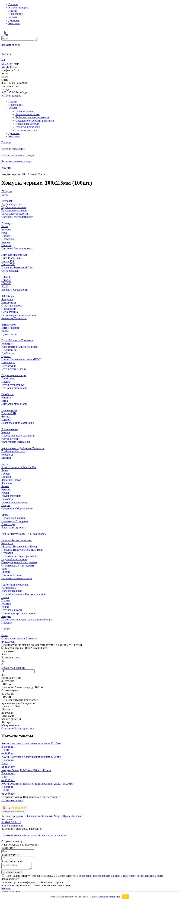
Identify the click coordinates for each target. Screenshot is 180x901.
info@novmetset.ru (12, 825)
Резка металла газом (27, 114)
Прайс (66, 816)
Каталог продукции (13, 148)
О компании (15, 13)
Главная (13, 4)
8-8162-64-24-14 (11, 822)
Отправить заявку (12, 800)
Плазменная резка (26, 130)
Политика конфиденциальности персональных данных (34, 835)
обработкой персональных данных (99, 875)
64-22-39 (6, 63)
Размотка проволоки (27, 126)
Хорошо (6, 888)
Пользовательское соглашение (105, 896)
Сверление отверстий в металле (34, 120)
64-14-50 (6, 67)
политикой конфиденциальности (143, 875)
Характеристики (24, 728)
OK (125, 896)
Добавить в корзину (13, 667)
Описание (7, 728)
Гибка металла (24, 111)
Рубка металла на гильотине (32, 117)
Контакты (14, 23)
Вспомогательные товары (16, 161)
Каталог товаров (18, 7)
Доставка (14, 20)
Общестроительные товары (17, 155)
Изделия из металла (27, 123)
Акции (12, 10)
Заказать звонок (10, 44)
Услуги (12, 17)
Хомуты (6, 167)
